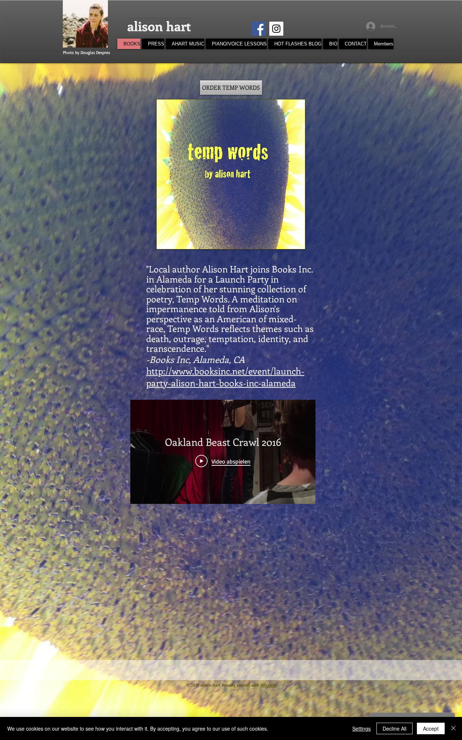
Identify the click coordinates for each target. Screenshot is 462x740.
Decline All (394, 728)
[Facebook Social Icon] (259, 29)
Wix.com (268, 685)
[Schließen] (453, 728)
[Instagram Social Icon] (276, 29)
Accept (431, 728)
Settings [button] (361, 728)
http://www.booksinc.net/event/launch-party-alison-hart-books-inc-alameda (225, 377)
